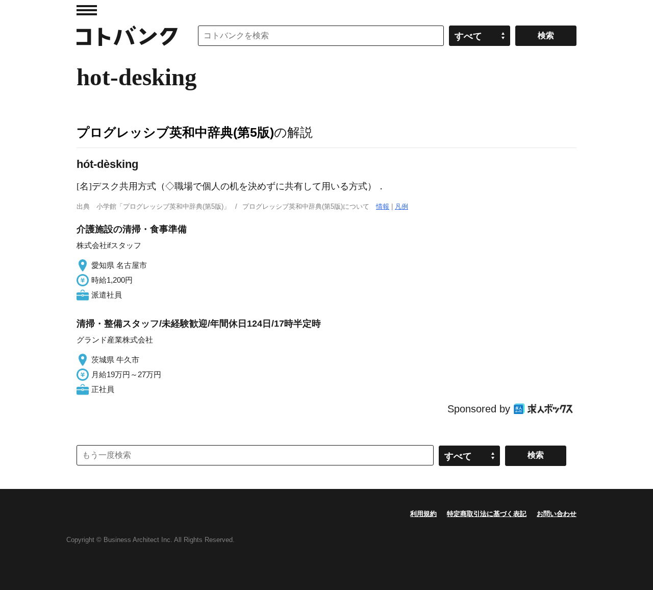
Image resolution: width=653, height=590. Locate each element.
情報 (382, 206)
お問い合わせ (556, 514)
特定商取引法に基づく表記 (486, 514)
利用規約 (423, 514)
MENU (87, 10)
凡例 (401, 206)
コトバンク (127, 36)
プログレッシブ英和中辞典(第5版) (175, 132)
